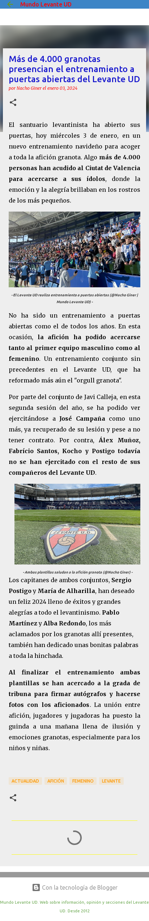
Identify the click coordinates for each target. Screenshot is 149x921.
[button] (13, 103)
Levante (111, 781)
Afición (55, 781)
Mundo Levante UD (46, 4)
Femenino (83, 781)
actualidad (25, 781)
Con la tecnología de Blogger (79, 887)
